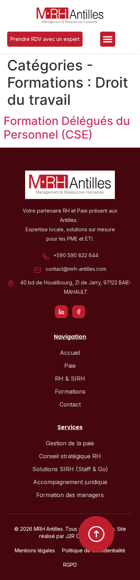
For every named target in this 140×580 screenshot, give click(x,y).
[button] (107, 39)
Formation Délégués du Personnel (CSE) (67, 127)
